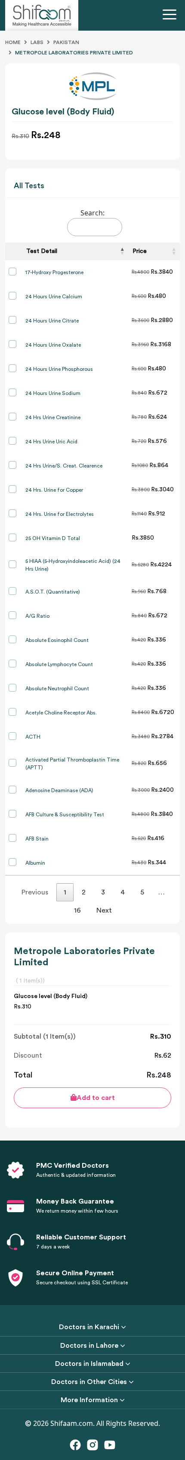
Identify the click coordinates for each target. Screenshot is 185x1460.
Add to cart (96, 1097)
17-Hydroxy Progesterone (54, 272)
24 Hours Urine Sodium (52, 393)
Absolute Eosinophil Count (57, 640)
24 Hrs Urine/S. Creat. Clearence (63, 465)
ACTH (32, 736)
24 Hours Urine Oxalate (53, 345)
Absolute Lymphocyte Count (59, 664)
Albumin (35, 863)
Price (140, 251)
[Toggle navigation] (171, 15)
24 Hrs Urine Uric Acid (51, 441)
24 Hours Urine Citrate (52, 320)
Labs (37, 42)
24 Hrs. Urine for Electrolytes (59, 514)
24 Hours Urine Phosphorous (59, 369)
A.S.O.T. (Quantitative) (52, 591)
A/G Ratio (37, 616)
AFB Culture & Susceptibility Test (64, 814)
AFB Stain (37, 838)
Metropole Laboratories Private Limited (74, 52)
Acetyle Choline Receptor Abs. (61, 712)
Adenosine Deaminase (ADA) (59, 790)
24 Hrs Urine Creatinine (52, 417)
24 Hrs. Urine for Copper (54, 490)
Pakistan (66, 42)
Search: (92, 213)
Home (13, 42)
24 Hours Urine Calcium (53, 296)
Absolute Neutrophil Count (57, 688)
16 (77, 910)
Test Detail (41, 251)
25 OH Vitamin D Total (52, 538)
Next (104, 910)
